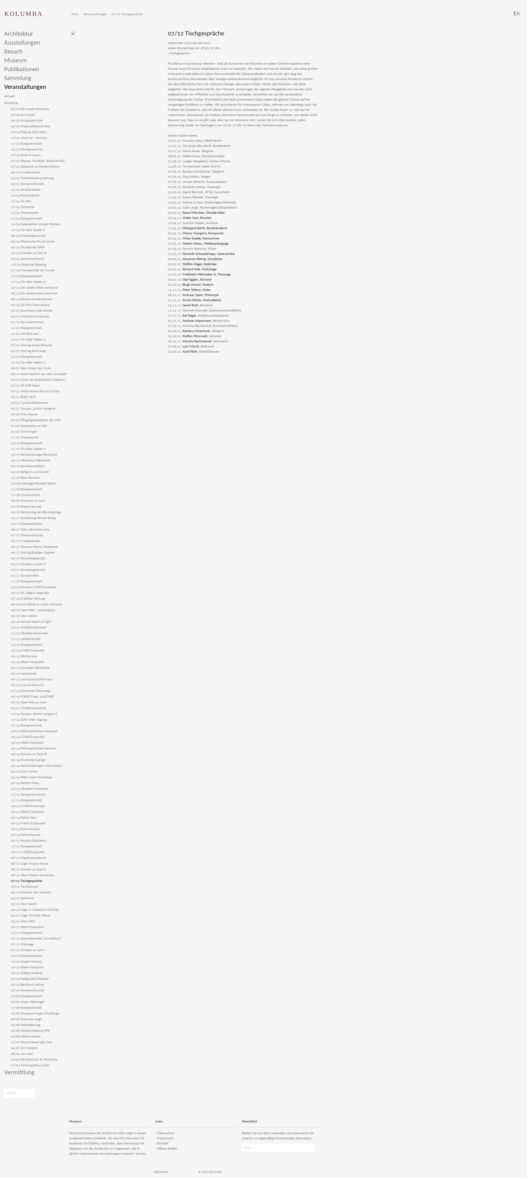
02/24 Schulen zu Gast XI (29, 253)
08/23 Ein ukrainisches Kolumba (34, 293)
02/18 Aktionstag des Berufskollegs (36, 512)
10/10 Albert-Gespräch (27, 967)
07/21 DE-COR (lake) (25, 385)
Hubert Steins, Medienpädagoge (206, 243)
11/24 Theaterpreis (24, 213)
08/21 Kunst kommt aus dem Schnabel (38, 374)
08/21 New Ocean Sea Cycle (31, 368)
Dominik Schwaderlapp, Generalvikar (209, 254)
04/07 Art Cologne (24, 1048)
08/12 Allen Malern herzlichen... (34, 875)
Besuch (13, 52)
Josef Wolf (190, 351)
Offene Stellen (167, 1148)
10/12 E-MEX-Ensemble (27, 852)
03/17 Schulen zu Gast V (28, 564)
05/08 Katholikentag (25, 1025)
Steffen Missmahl (195, 336)
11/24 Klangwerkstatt (26, 218)
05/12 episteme (22, 898)
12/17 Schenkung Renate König (33, 518)
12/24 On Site (21, 201)
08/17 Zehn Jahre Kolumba (30, 529)
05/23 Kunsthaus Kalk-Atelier (32, 311)
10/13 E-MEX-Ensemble (27, 806)
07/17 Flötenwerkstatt (27, 535)
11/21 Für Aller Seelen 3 (28, 362)
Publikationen (21, 69)
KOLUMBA (23, 13)
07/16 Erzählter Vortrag (28, 599)
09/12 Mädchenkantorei (28, 858)
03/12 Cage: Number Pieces (31, 915)
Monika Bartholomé (197, 341)
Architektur (18, 34)
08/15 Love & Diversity (27, 685)
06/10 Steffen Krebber (27, 973)
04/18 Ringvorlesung (26, 506)
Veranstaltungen (95, 14)
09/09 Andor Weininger (28, 1002)
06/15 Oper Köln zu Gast (28, 702)
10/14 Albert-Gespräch (27, 743)
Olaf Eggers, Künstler (197, 279)
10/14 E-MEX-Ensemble (27, 737)
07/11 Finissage (22, 944)
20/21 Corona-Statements (29, 403)
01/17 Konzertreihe (25, 575)
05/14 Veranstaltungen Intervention (37, 766)
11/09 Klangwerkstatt (26, 996)
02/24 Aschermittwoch (27, 259)
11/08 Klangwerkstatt (26, 1008)
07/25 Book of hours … (27, 155)
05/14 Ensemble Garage (28, 760)
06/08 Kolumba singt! (26, 1019)
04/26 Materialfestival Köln (30, 126)
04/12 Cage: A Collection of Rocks (35, 910)
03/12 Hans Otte (23, 921)
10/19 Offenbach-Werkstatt (30, 460)
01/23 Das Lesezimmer (27, 322)
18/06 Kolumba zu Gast (28, 501)
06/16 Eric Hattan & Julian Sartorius (36, 604)
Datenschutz (166, 1133)
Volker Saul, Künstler (197, 218)
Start (74, 14)
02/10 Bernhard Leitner (27, 984)
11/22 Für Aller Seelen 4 (28, 339)
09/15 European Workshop (30, 668)
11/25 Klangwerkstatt (26, 143)
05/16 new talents (24, 616)
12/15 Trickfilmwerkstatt (29, 627)
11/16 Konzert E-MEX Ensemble (33, 587)
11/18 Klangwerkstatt (26, 489)
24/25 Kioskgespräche (27, 149)
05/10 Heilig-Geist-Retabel (30, 979)
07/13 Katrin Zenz (24, 817)
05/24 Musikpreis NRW (27, 247)
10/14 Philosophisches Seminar (33, 748)
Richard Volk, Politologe (199, 269)
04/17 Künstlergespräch (28, 558)
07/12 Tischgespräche (127, 14)
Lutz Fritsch (191, 346)
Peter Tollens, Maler (197, 290)
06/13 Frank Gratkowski (28, 823)
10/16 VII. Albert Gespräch (30, 593)
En (516, 14)
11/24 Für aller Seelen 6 (28, 230)
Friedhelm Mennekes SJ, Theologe (207, 274)
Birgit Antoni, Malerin (198, 285)
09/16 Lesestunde (24, 673)
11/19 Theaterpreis (24, 437)
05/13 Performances (25, 835)
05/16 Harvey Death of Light (31, 622)
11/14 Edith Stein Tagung (29, 719)
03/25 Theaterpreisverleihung (32, 178)
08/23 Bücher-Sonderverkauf (31, 299)
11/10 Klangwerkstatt (26, 956)
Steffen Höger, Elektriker (200, 264)
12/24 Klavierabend (25, 195)
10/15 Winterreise (24, 656)
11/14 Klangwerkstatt (26, 725)
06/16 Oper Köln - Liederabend (33, 610)
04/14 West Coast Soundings (31, 777)
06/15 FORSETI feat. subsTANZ (32, 696)
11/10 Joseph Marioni (26, 961)
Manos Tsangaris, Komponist (203, 233)
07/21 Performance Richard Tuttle (35, 391)
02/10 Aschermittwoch (27, 990)
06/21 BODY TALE (23, 397)
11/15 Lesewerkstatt (26, 639)
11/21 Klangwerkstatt (26, 357)
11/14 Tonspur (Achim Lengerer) (34, 714)
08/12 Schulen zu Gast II (28, 869)
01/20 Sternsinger (24, 431)
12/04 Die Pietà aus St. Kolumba (34, 1059)
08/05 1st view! (22, 1054)
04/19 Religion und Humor (30, 472)
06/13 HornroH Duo (25, 829)
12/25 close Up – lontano (29, 138)
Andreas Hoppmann (197, 321)
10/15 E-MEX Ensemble (27, 650)
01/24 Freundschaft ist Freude (32, 270)
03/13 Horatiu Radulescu (29, 840)
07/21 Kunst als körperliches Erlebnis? (38, 380)
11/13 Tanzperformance (28, 794)
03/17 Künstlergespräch (28, 570)
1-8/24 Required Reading (29, 264)
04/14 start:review (24, 771)
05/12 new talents (24, 904)
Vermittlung (19, 1073)
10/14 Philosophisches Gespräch (34, 731)
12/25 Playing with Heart (29, 132)
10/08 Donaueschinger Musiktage (35, 1013)
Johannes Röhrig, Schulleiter (203, 259)
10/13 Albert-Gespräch (27, 812)
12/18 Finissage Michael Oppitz (33, 483)
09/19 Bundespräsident (28, 466)
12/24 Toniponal (22, 207)
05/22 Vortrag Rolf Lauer (28, 351)
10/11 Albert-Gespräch (27, 927)
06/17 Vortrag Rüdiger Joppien (33, 552)
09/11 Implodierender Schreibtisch (36, 938)
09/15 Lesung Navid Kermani (31, 679)
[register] (319, 1148)
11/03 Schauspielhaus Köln (30, 1065)
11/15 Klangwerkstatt (26, 645)
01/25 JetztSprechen (25, 190)
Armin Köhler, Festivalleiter (202, 300)
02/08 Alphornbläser (26, 1036)
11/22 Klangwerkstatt (26, 328)
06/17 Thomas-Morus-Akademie (34, 547)
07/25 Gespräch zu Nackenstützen (35, 166)
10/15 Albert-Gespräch (27, 662)
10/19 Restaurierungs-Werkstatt (34, 455)
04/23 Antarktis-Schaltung (30, 316)
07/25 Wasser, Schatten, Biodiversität (38, 161)
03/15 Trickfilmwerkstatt (29, 708)
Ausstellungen (22, 43)
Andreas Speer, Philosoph (201, 295)
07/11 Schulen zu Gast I (28, 950)
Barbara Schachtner (196, 331)
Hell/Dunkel (160, 1172)
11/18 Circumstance (25, 495)
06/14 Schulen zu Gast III (29, 754)
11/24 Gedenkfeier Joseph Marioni (36, 224)
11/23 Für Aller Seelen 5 (28, 282)
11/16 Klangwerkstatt (26, 581)
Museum (15, 61)
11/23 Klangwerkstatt (26, 276)
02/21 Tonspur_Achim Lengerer (33, 408)
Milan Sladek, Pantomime (201, 238)
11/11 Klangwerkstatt (26, 933)
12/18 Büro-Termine (25, 478)
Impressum (165, 1138)
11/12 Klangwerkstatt (26, 846)
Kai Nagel (189, 315)
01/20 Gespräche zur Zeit (29, 426)
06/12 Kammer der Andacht (31, 892)
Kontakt (163, 1143)
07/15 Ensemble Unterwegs (31, 691)
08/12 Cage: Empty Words (30, 863)
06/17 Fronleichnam (25, 541)
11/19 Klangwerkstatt (26, 443)
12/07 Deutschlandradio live (31, 1042)
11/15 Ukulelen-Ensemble (29, 633)
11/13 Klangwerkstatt (26, 800)
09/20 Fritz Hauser (24, 414)
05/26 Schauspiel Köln (27, 120)
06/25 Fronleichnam (25, 172)
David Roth (190, 305)
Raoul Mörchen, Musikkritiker (204, 213)
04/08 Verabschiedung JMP (30, 1031)
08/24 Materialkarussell (28, 236)
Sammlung (17, 78)
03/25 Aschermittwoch (27, 184)
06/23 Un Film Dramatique (30, 305)
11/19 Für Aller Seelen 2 (28, 449)
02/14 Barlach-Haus (25, 783)
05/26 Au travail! (23, 115)
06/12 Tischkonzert (24, 887)
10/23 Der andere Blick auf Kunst (34, 287)
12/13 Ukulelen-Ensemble (29, 789)
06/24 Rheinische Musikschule (33, 241)
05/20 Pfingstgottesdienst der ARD (36, 420)
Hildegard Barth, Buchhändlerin (205, 228)
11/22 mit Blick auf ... (26, 334)
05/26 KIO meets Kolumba (30, 109)
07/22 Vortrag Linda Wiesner (31, 345)
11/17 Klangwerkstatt (26, 524)
